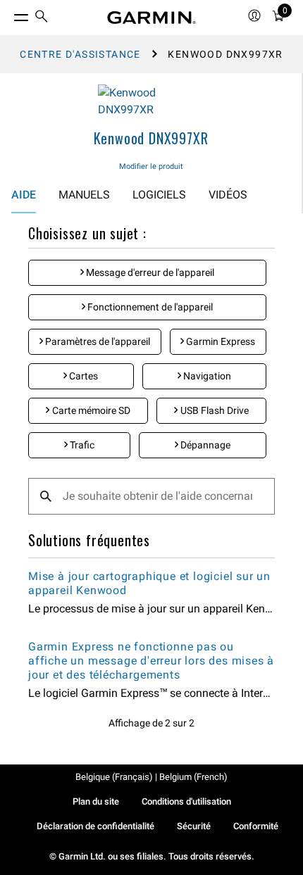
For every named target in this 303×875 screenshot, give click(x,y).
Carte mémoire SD (90, 410)
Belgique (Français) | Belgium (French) (151, 777)
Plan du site (96, 801)
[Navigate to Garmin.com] (151, 17)
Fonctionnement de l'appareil (149, 307)
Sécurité (194, 826)
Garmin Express (219, 341)
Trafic (81, 445)
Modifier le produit (151, 166)
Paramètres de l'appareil (96, 341)
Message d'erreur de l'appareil (149, 272)
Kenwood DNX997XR (151, 138)
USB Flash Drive (213, 410)
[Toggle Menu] (8, 14)
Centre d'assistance (80, 54)
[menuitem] (41, 18)
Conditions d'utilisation (186, 801)
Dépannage (204, 445)
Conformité (255, 826)
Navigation (206, 376)
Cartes (82, 376)
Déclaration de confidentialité (95, 826)
